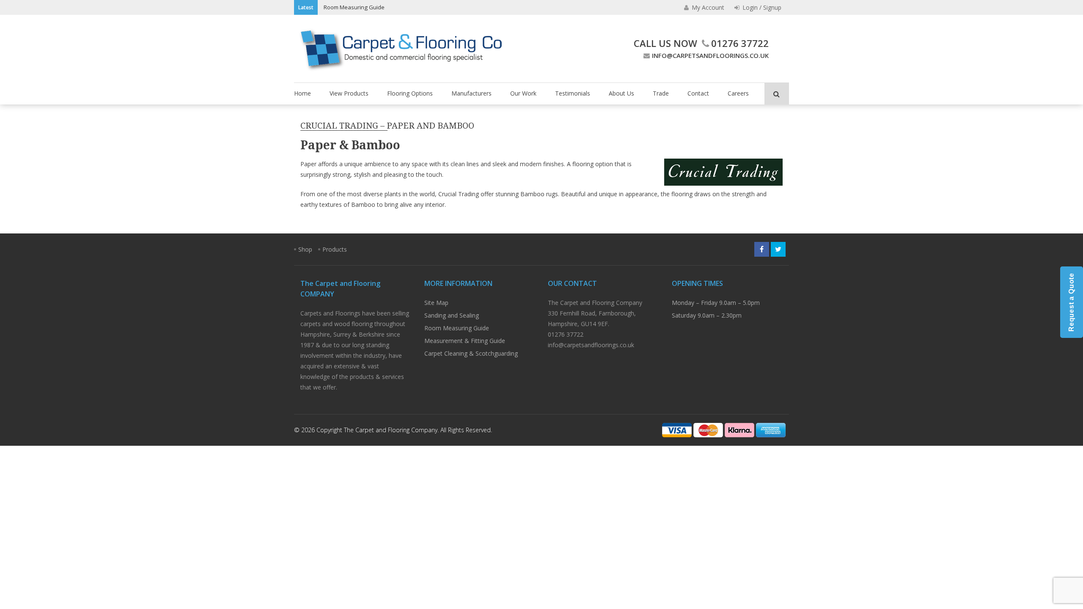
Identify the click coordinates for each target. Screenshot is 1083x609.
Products (334, 249)
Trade (661, 93)
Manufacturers (471, 93)
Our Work (523, 93)
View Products (349, 93)
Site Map (436, 303)
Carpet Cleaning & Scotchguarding (471, 353)
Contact (698, 93)
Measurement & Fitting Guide (464, 341)
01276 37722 (740, 43)
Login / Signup (761, 7)
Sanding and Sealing (451, 315)
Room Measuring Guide (354, 7)
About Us (621, 93)
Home (302, 93)
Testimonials (572, 93)
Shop (305, 249)
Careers (738, 93)
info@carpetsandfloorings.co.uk (710, 55)
